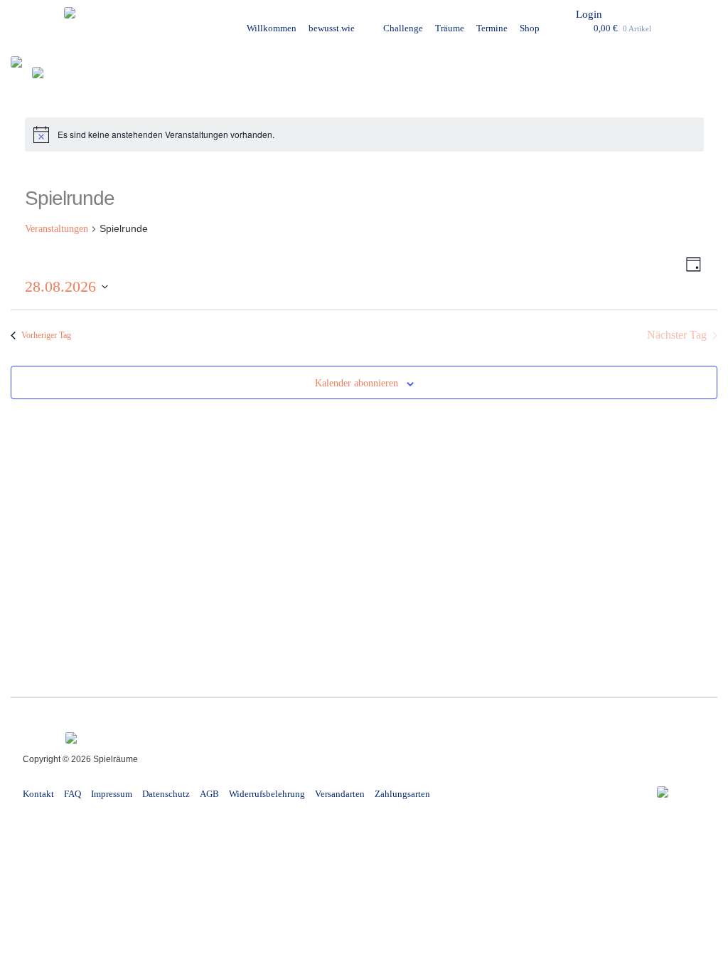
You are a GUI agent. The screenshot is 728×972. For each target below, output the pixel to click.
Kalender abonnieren (356, 383)
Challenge (403, 28)
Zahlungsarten (402, 793)
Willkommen (271, 28)
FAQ (72, 793)
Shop (530, 28)
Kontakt (38, 793)
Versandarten (340, 793)
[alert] (364, 134)
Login (589, 14)
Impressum (111, 793)
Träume (449, 28)
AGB (209, 793)
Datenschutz (166, 793)
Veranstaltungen (56, 228)
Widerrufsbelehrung (267, 793)
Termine (492, 28)
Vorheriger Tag (46, 335)
